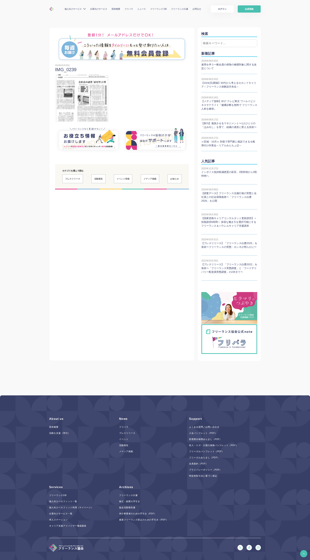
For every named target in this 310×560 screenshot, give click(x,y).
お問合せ (196, 9)
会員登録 (249, 9)
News (123, 418)
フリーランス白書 (179, 9)
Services (56, 487)
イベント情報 (123, 179)
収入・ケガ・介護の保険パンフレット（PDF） (213, 445)
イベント (123, 439)
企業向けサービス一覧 (60, 513)
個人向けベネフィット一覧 (63, 501)
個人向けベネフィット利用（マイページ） (71, 507)
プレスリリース (72, 179)
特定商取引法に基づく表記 (203, 476)
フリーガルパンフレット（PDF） (206, 451)
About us (56, 418)
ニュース (141, 9)
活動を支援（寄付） (59, 433)
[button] (303, 553)
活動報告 (98, 179)
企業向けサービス (98, 9)
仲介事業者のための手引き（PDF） (137, 513)
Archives (126, 487)
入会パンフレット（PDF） (203, 433)
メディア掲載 (150, 179)
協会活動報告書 (127, 507)
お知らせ (174, 179)
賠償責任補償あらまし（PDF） (205, 439)
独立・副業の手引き (129, 501)
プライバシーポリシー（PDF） (205, 470)
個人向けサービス (73, 9)
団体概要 (116, 9)
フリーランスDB (58, 495)
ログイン (222, 9)
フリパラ (129, 9)
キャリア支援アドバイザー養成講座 (67, 526)
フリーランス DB (158, 9)
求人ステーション (58, 519)
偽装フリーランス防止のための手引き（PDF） (143, 519)
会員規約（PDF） (198, 463)
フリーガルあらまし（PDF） (204, 457)
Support (195, 418)
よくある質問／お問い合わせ (204, 427)
